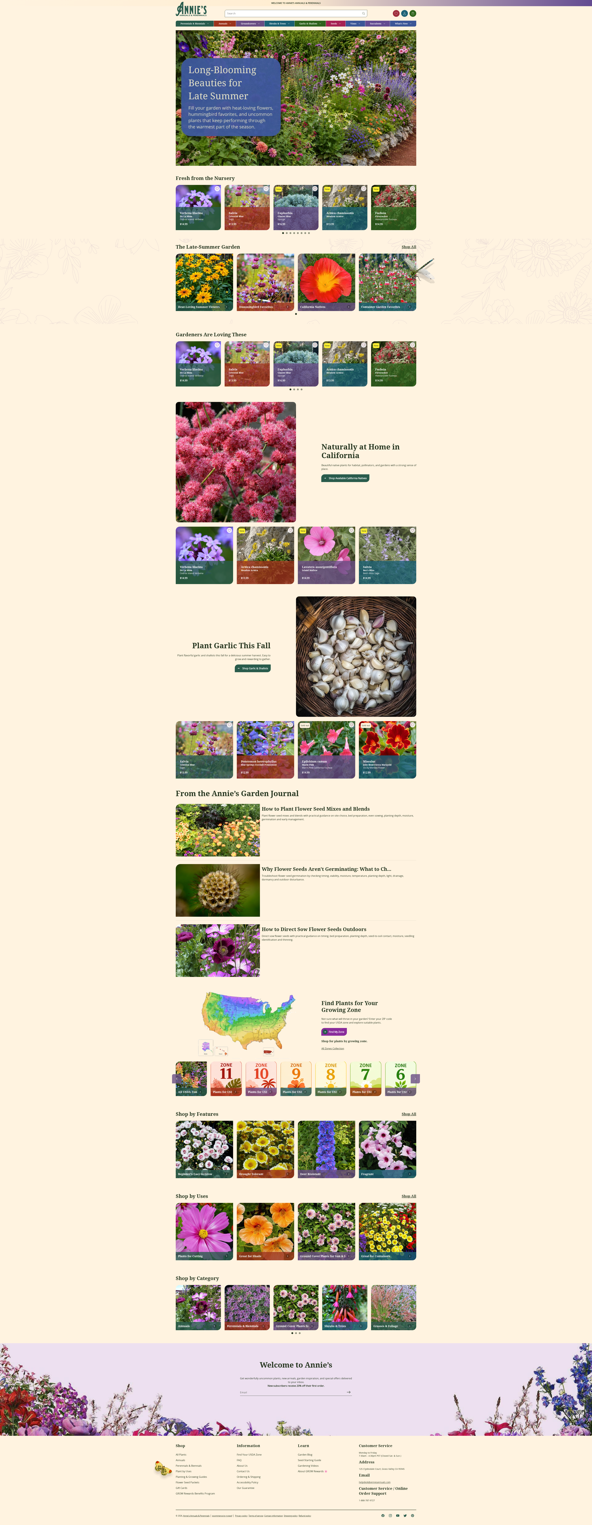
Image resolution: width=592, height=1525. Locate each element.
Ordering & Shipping (249, 1477)
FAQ (239, 1460)
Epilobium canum (314, 762)
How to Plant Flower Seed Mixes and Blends (316, 809)
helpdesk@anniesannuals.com (375, 1482)
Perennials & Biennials (242, 1326)
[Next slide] (415, 1078)
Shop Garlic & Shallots (255, 668)
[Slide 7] (305, 233)
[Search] (363, 13)
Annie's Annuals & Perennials (196, 1515)
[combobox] (296, 13)
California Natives (312, 307)
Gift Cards (181, 1488)
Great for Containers (375, 1256)
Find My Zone (336, 1032)
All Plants (181, 1454)
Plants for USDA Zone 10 (257, 1092)
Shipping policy (291, 1515)
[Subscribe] (348, 1392)
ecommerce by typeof (222, 1515)
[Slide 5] (298, 233)
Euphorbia (285, 214)
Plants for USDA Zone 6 (396, 1092)
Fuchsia (381, 214)
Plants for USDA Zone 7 (361, 1092)
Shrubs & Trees (335, 1326)
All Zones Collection (332, 1048)
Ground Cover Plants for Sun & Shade (322, 1256)
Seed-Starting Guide (309, 1460)
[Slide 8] (309, 233)
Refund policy (305, 1515)
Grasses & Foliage (385, 1326)
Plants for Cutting (190, 1256)
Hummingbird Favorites (256, 307)
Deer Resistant (310, 1174)
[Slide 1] (283, 233)
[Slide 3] (290, 233)
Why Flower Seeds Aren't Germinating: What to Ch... (326, 869)
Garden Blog (305, 1454)
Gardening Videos (308, 1465)
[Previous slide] (176, 1078)
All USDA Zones (187, 1092)
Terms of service (256, 1515)
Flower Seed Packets (187, 1482)
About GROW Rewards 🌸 (312, 1471)
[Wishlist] (396, 13)
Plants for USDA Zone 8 (327, 1092)
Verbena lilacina (191, 214)
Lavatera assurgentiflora (319, 568)
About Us (242, 1465)
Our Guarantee (245, 1488)
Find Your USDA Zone (249, 1454)
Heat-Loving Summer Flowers (199, 307)
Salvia (236, 214)
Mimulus (377, 762)
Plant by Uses (183, 1471)
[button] (195, 24)
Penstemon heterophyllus (259, 762)
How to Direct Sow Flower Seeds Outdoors (314, 929)
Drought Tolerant (251, 1174)
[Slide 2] (287, 233)
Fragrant (367, 1174)
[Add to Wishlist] (217, 188)
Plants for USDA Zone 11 (222, 1092)
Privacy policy (241, 1515)
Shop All (409, 246)
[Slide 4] (294, 233)
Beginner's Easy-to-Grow (195, 1174)
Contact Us (243, 1471)
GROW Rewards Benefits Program (195, 1493)
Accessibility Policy (247, 1482)
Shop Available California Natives (348, 478)
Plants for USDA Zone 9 (292, 1092)
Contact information (273, 1515)
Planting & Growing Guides (191, 1477)
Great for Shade (250, 1256)
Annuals (184, 1326)
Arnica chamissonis (340, 214)
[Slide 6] (301, 233)
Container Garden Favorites (380, 307)
